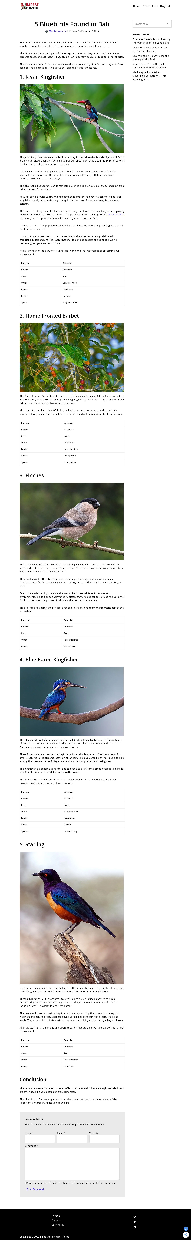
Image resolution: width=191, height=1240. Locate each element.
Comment (31, 1145)
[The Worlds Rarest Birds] (29, 6)
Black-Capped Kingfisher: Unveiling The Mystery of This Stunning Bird (149, 76)
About (146, 6)
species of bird (115, 214)
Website (93, 1133)
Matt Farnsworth (57, 31)
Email (61, 1133)
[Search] (169, 6)
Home (136, 6)
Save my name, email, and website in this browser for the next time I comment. (71, 1182)
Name (29, 1133)
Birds (155, 6)
